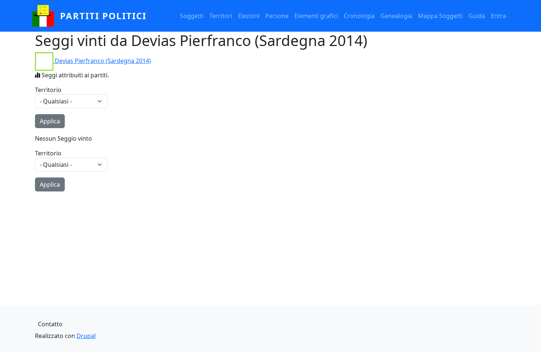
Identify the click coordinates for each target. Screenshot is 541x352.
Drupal (86, 336)
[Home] (46, 16)
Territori (220, 16)
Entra (498, 16)
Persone (277, 16)
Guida (476, 16)
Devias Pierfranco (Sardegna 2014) (103, 61)
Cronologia (359, 16)
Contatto (50, 324)
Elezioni (248, 16)
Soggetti (192, 16)
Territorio (48, 90)
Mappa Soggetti (440, 16)
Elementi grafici (316, 16)
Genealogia (396, 16)
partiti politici (103, 16)
